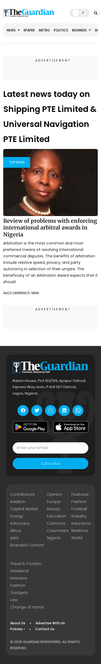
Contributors (22, 494)
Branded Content (27, 545)
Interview (18, 578)
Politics (61, 30)
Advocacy (19, 523)
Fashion (78, 501)
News (11, 30)
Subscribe (50, 463)
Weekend (19, 571)
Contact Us (44, 629)
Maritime (79, 530)
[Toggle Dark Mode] (79, 13)
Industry (78, 516)
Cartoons (56, 523)
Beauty (53, 509)
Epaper (29, 30)
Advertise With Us (50, 623)
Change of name (27, 607)
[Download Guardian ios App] (70, 427)
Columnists (58, 530)
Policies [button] (16, 629)
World (76, 538)
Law (14, 600)
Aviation (17, 501)
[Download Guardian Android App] (30, 427)
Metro (44, 30)
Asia (14, 538)
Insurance (81, 523)
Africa (15, 530)
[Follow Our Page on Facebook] (23, 410)
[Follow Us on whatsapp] (77, 410)
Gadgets (19, 592)
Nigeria (53, 538)
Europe (54, 501)
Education (56, 516)
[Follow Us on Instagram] (50, 410)
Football (79, 509)
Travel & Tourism (25, 563)
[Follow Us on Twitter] (36, 410)
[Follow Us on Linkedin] (64, 410)
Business (80, 30)
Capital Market (24, 509)
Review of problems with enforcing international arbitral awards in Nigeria (50, 227)
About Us (17, 623)
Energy (16, 516)
